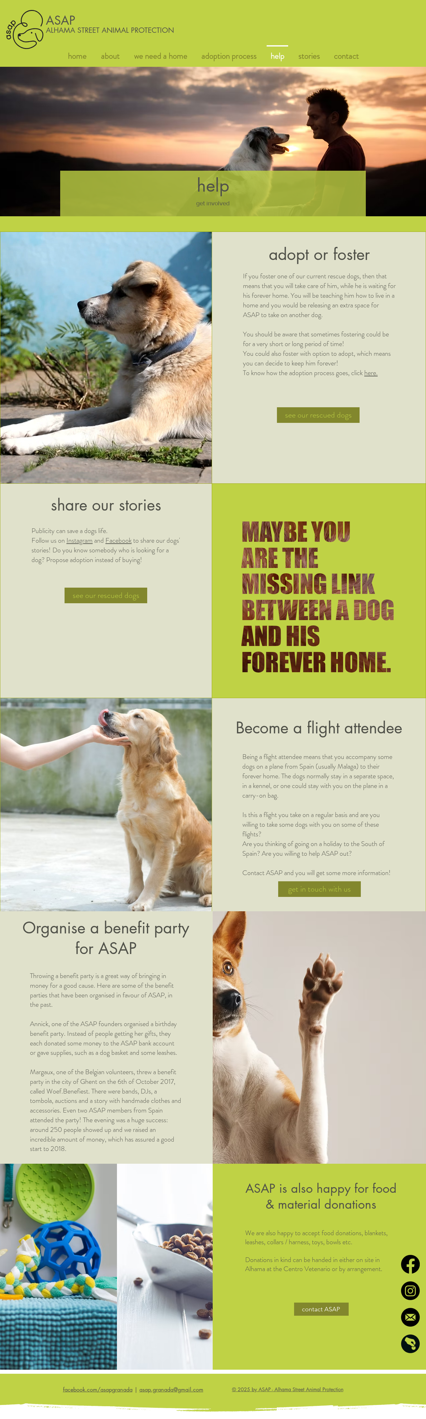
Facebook (118, 540)
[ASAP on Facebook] (410, 1264)
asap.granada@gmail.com (171, 1389)
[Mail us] (410, 1317)
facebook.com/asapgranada (98, 1389)
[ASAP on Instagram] (410, 1290)
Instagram (79, 540)
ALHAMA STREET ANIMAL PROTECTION (110, 30)
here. (371, 373)
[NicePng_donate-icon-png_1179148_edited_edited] (410, 1343)
